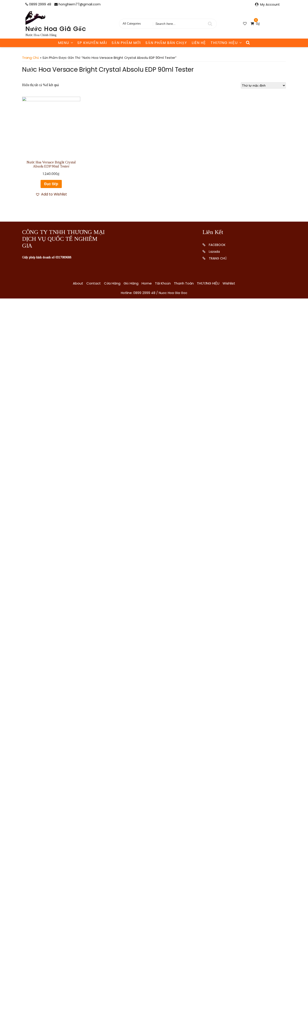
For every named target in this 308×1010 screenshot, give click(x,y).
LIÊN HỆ (199, 42)
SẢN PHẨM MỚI (126, 42)
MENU (63, 42)
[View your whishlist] (245, 23)
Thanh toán (184, 283)
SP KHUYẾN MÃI (92, 42)
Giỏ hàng (131, 283)
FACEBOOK (217, 245)
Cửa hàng (112, 283)
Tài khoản (163, 283)
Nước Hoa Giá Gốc (55, 28)
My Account (270, 4)
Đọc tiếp (51, 183)
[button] (51, 194)
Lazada (214, 251)
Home (147, 283)
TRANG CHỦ (218, 258)
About (78, 283)
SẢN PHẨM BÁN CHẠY (166, 42)
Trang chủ (30, 57)
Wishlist (229, 283)
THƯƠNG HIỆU (224, 42)
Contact (93, 283)
